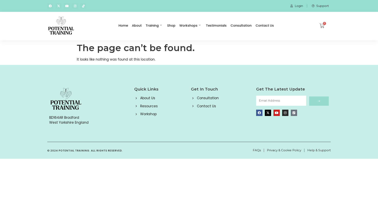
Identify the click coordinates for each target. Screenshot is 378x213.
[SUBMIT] (319, 101)
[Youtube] (67, 6)
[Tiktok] (83, 6)
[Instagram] (75, 6)
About (137, 25)
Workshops (188, 25)
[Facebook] (50, 6)
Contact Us (265, 25)
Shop (171, 25)
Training (152, 25)
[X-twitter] (58, 6)
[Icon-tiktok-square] (294, 113)
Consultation (241, 25)
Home (123, 25)
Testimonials (216, 25)
